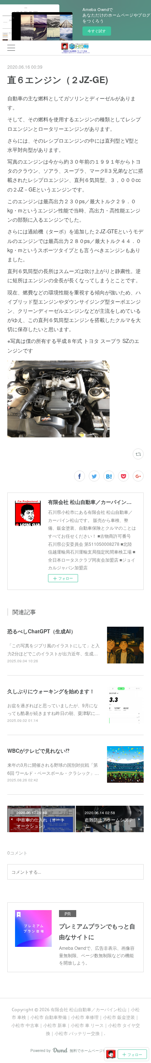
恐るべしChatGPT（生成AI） (41, 631)
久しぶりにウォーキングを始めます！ (51, 691)
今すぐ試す (97, 30)
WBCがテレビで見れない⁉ (38, 750)
